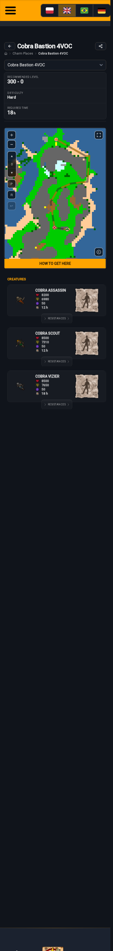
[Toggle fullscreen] (99, 135)
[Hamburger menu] (10, 11)
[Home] (5, 53)
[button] (54, 227)
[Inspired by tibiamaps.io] (99, 252)
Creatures (16, 279)
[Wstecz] (9, 46)
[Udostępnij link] (100, 46)
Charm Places (23, 53)
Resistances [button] (57, 318)
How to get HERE (55, 263)
